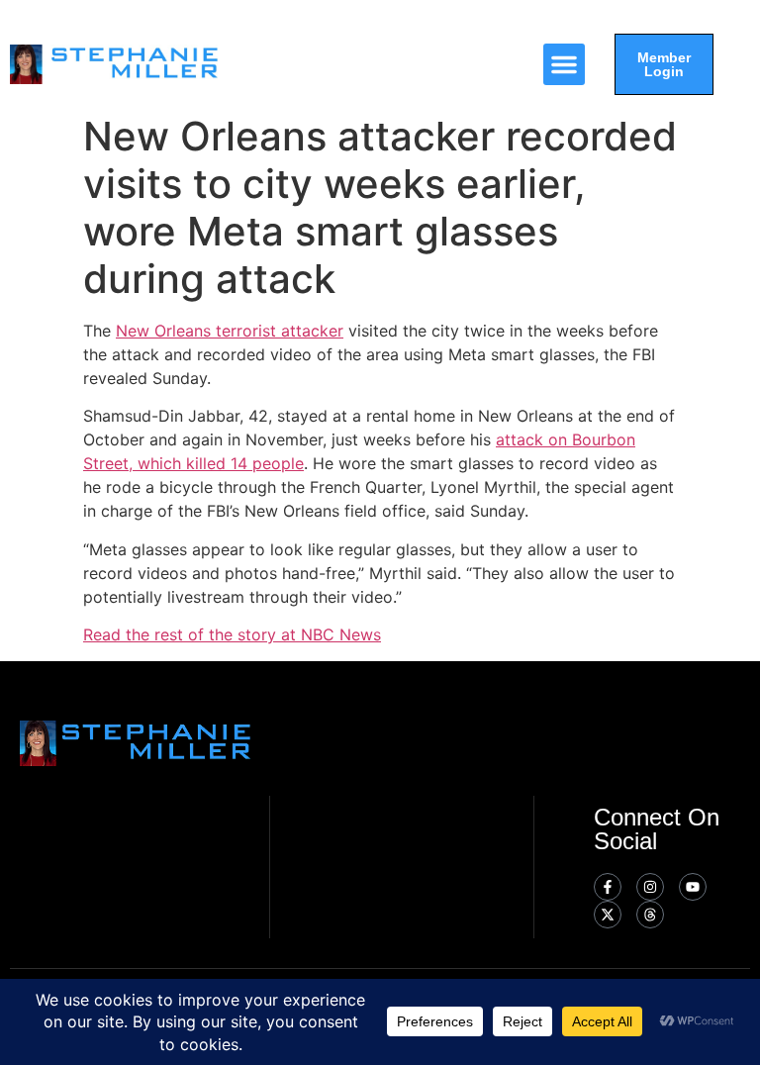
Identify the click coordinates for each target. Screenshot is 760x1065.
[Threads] (650, 914)
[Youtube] (693, 887)
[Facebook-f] (607, 887)
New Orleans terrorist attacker (229, 330)
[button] (564, 64)
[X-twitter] (607, 914)
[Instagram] (650, 887)
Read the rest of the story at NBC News (232, 634)
